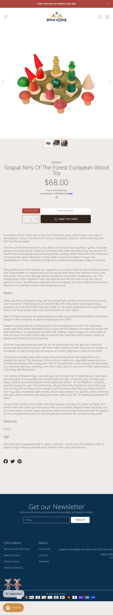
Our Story (45, 549)
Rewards (44, 561)
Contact (43, 555)
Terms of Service (13, 568)
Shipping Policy (12, 555)
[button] (5, 16)
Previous (3, 82)
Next (110, 82)
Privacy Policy (12, 561)
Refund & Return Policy (17, 549)
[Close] (107, 3)
